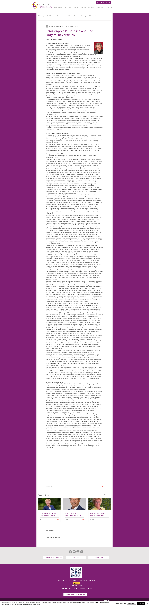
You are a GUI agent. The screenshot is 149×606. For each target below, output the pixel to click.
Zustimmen (141, 603)
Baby (90, 16)
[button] (53, 557)
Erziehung (59, 16)
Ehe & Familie (50, 16)
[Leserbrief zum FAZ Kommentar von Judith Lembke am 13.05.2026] (74, 504)
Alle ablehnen (131, 603)
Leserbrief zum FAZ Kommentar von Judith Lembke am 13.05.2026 (72, 514)
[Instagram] (77, 551)
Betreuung (41, 16)
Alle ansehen (107, 495)
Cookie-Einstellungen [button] (120, 603)
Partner (76, 16)
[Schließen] (147, 603)
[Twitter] (81, 551)
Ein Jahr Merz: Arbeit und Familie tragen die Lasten (48, 514)
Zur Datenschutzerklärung (33, 604)
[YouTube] (74, 551)
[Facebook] (70, 551)
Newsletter (68, 16)
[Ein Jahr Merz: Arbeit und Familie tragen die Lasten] (49, 504)
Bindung (83, 16)
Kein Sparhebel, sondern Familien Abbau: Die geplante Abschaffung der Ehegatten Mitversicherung (99, 514)
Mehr (96, 16)
